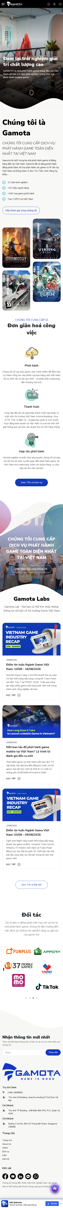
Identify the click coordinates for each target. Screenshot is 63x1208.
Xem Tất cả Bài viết (31, 884)
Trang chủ (7, 1140)
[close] (60, 1203)
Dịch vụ (5, 1151)
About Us (6, 1144)
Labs (4, 1155)
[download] (52, 1203)
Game (5, 1147)
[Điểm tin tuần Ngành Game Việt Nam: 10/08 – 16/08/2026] (31, 639)
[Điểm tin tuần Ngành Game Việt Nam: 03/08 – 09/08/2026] (31, 805)
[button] (26, 997)
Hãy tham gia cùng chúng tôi (21, 210)
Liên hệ (5, 1159)
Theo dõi (53, 1052)
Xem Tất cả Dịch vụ (31, 482)
